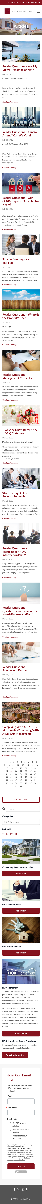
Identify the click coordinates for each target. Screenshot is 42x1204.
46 (11, 780)
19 (16, 768)
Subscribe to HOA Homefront (19, 1137)
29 (31, 771)
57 (31, 783)
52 (7, 783)
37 (35, 774)
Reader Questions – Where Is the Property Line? (20, 316)
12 (18, 765)
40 (16, 777)
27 (21, 771)
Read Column (21, 1033)
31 (7, 774)
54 (16, 783)
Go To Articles (21, 799)
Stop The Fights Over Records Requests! (16, 494)
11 (13, 765)
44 (35, 777)
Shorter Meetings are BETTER (16, 261)
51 (35, 780)
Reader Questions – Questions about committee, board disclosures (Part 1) (20, 611)
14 (28, 765)
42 (26, 777)
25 (11, 771)
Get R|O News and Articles (20, 1124)
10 (8, 765)
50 (31, 780)
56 (26, 783)
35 (26, 774)
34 (21, 774)
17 (7, 768)
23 (35, 768)
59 (16, 786)
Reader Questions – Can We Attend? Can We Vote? (20, 133)
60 (21, 786)
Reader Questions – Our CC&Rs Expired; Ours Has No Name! (20, 201)
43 (31, 777)
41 (21, 777)
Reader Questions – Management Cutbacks (17, 376)
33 (16, 774)
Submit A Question (15, 1055)
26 (16, 771)
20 (21, 768)
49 (26, 780)
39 (11, 777)
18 (11, 768)
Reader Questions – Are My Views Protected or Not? (19, 68)
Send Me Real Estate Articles (21, 1131)
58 (35, 783)
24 (7, 771)
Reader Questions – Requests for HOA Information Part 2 (14, 552)
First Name (12, 1108)
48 (21, 780)
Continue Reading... (10, 102)
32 (11, 774)
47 (16, 780)
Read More (21, 873)
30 (35, 771)
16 (37, 765)
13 (23, 765)
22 (31, 768)
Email (9, 1096)
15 (32, 765)
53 (11, 783)
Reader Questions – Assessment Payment (15, 668)
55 (21, 783)
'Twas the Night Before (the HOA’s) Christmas (20, 431)
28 (26, 771)
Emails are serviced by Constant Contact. (18, 1159)
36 (31, 774)
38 (7, 777)
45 (7, 780)
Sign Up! (21, 1166)
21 (26, 768)
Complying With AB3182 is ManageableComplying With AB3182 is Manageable (20, 730)
